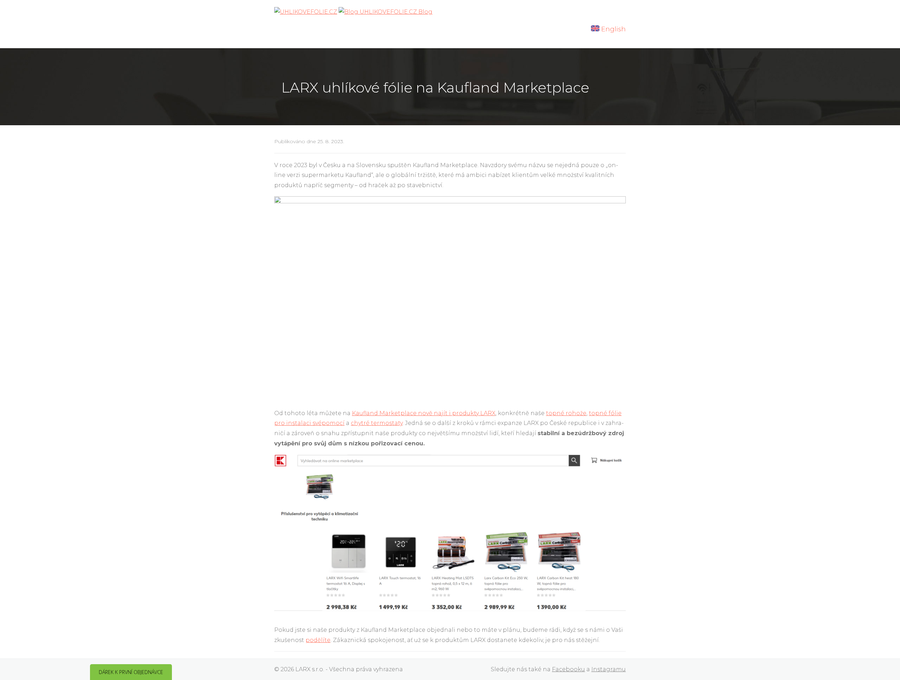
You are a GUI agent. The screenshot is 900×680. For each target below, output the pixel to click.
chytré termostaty (377, 423)
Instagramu (608, 669)
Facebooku (568, 669)
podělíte (318, 640)
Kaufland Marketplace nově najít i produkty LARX (423, 413)
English (612, 29)
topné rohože (566, 413)
